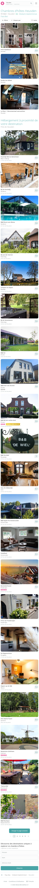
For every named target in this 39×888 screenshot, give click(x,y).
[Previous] (3, 35)
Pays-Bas (4, 16)
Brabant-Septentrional (28, 14)
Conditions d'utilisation (16, 881)
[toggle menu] (36, 3)
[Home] (2, 875)
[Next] (35, 35)
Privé (5, 881)
